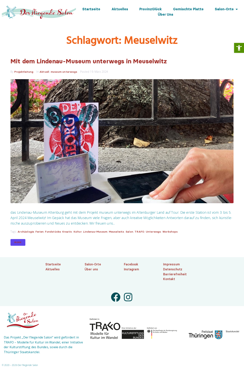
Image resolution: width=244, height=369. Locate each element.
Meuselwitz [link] (116, 231)
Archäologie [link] (26, 231)
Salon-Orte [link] (224, 9)
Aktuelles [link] (120, 9)
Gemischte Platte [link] (188, 9)
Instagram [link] (131, 269)
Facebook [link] (131, 264)
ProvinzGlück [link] (150, 9)
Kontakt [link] (169, 279)
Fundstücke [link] (53, 231)
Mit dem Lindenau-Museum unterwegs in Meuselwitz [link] (88, 61)
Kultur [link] (78, 231)
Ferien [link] (39, 231)
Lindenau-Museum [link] (95, 231)
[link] (239, 48)
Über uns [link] (165, 14)
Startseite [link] (91, 9)
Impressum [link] (171, 264)
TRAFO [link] (139, 231)
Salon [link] (129, 231)
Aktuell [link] (44, 71)
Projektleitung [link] (24, 71)
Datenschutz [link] (172, 269)
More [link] (18, 242)
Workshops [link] (170, 231)
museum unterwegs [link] (64, 71)
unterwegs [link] (153, 231)
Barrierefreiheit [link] (175, 274)
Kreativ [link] (67, 231)
